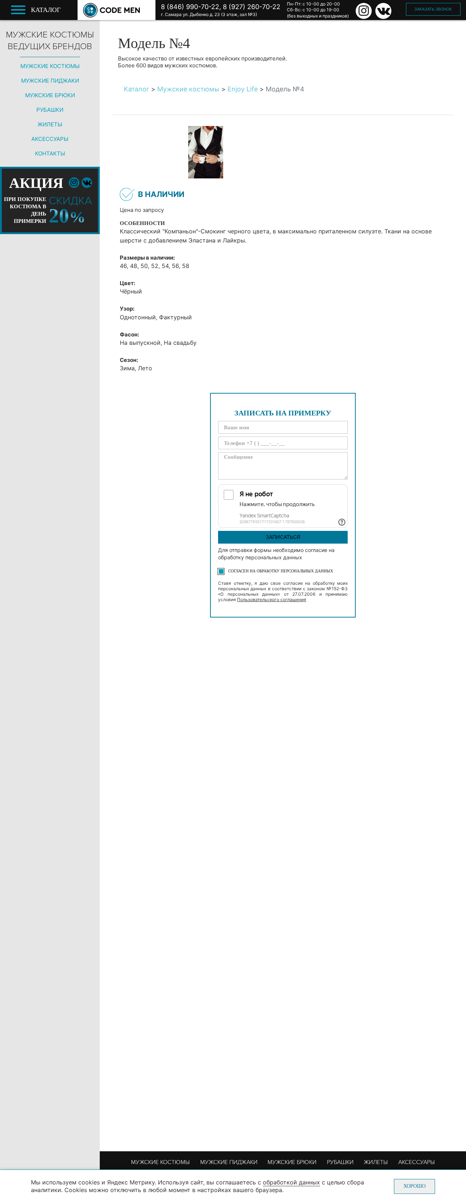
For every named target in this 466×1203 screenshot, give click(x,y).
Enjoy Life (243, 89)
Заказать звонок (433, 9)
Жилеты (49, 124)
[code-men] (111, 10)
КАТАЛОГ (45, 10)
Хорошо (414, 1186)
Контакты (50, 153)
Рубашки (49, 109)
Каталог (136, 89)
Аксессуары (49, 138)
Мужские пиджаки (50, 80)
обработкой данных (291, 1182)
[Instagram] (364, 11)
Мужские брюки (50, 95)
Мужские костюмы (50, 66)
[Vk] (383, 11)
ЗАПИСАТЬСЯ (283, 537)
